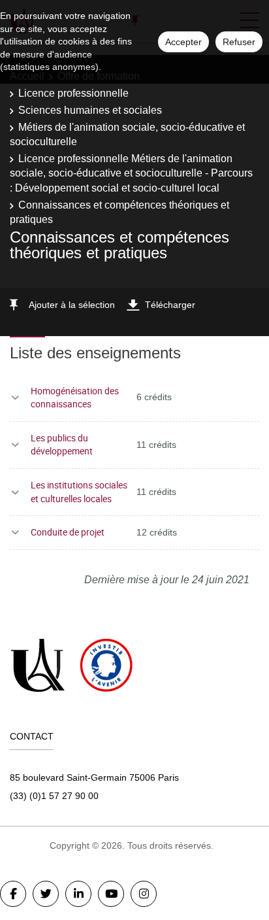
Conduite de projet (67, 532)
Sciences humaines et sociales (90, 110)
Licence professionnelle (73, 93)
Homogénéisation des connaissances (75, 397)
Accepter (183, 42)
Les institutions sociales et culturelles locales (79, 492)
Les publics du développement (62, 445)
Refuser (239, 42)
